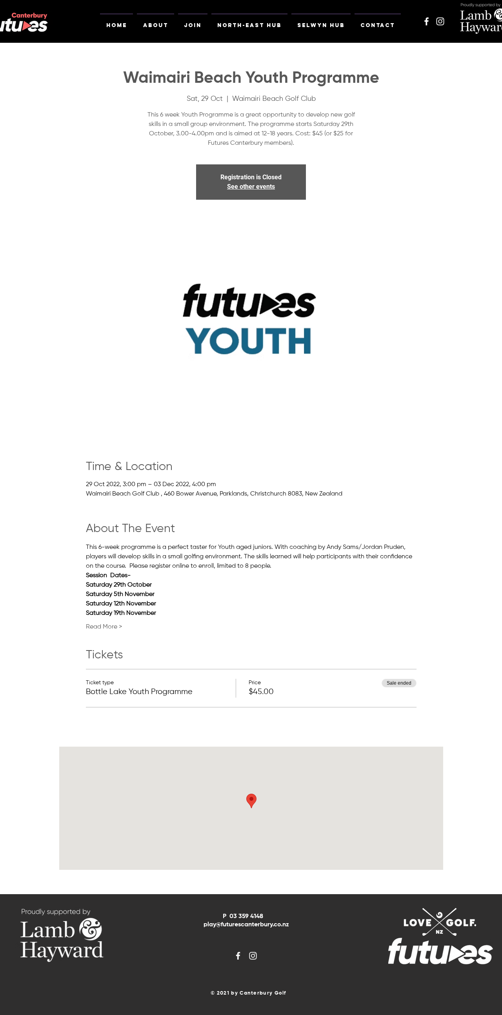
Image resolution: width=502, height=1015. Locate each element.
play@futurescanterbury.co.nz (246, 925)
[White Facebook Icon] (426, 21)
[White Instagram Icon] (440, 21)
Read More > (104, 627)
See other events (251, 186)
